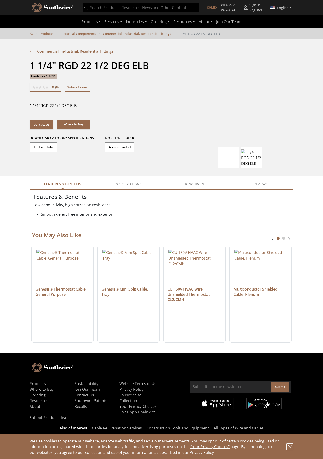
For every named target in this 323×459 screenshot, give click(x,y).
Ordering (38, 395)
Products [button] (90, 21)
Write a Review (77, 87)
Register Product (119, 147)
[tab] (278, 238)
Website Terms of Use (138, 383)
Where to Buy (42, 389)
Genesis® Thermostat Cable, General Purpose (61, 292)
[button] (73, 124)
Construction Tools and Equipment (178, 428)
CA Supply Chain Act (137, 412)
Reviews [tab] (260, 184)
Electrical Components (78, 33)
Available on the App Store (216, 403)
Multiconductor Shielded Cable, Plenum (256, 292)
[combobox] (141, 7)
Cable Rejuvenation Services (117, 428)
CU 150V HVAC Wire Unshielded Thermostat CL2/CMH (189, 294)
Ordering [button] (159, 21)
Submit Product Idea (48, 417)
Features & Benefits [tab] (62, 184)
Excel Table (46, 147)
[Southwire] (53, 7)
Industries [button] (135, 21)
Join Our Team (228, 21)
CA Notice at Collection (130, 397)
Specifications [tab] (128, 184)
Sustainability (86, 383)
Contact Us (41, 124)
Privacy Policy (202, 452)
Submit (280, 387)
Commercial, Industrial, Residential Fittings (137, 33)
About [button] (204, 21)
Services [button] (112, 21)
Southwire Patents (90, 400)
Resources (39, 400)
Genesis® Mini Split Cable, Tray (125, 292)
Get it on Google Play (264, 403)
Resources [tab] (194, 184)
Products (47, 33)
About (35, 406)
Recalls (80, 406)
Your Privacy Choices (138, 406)
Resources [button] (182, 21)
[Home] (31, 33)
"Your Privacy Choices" (210, 446)
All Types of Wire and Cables (239, 428)
